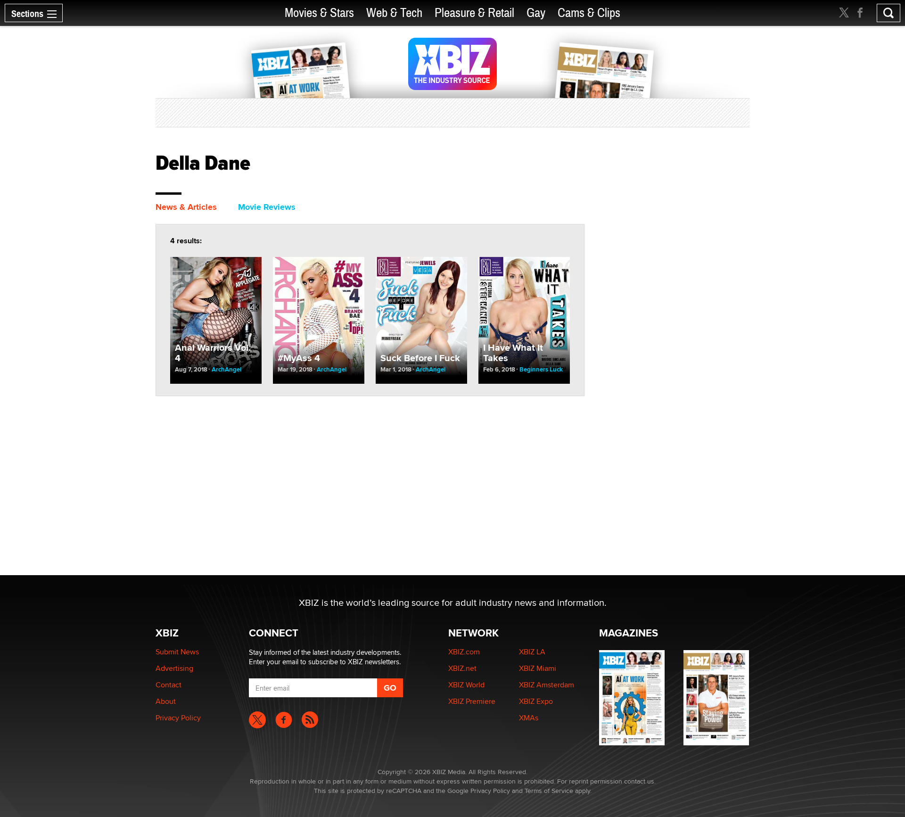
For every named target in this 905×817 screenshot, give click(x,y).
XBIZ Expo (536, 701)
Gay (536, 13)
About (166, 701)
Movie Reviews (267, 207)
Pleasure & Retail (474, 13)
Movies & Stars (319, 13)
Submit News (177, 651)
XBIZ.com (464, 651)
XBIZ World (466, 684)
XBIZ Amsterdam (546, 684)
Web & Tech (394, 13)
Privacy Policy (178, 717)
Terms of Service (549, 790)
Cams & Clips (589, 13)
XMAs (528, 717)
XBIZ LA (532, 651)
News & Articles (186, 207)
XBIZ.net (462, 668)
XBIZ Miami (537, 668)
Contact (168, 684)
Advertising (174, 668)
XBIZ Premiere (471, 701)
